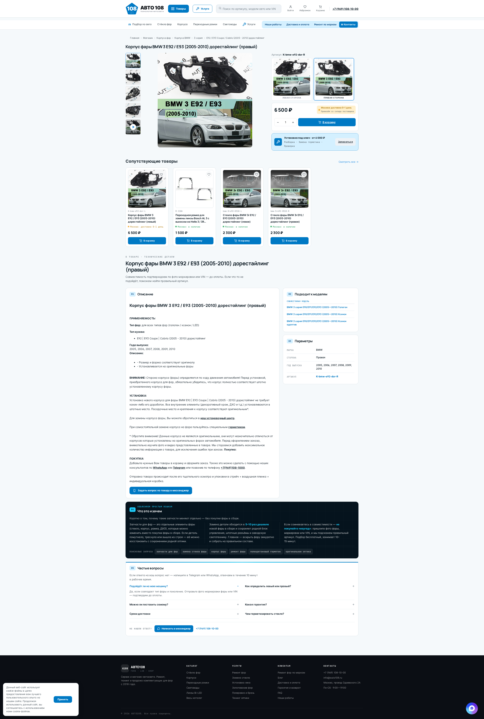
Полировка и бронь (243, 692)
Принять (62, 699)
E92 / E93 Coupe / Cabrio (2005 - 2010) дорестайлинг (235, 37)
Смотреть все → (348, 161)
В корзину (329, 122)
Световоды (230, 24)
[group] (147, 207)
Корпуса (182, 24)
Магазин (148, 37)
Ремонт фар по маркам (291, 672)
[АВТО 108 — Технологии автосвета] (145, 9)
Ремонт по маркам (325, 24)
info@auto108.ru (332, 677)
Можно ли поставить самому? (149, 604)
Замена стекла (241, 677)
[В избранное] (161, 174)
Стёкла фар (164, 24)
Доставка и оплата (297, 24)
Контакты (350, 24)
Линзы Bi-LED (194, 692)
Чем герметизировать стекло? (264, 613)
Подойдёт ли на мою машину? (149, 586)
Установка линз (241, 682)
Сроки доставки (140, 613)
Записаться (345, 141)
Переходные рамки (205, 24)
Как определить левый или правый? (268, 586)
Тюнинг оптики (240, 698)
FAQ (280, 692)
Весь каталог (194, 698)
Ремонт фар (239, 672)
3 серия (198, 37)
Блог (280, 677)
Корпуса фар (164, 37)
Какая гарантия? (256, 604)
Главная (134, 37)
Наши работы (273, 24)
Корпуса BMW (182, 37)
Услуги (251, 24)
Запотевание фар (242, 687)
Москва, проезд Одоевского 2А (341, 682)
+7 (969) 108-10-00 (345, 8)
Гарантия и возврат (289, 687)
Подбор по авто (142, 24)
